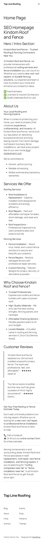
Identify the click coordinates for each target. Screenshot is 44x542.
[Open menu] (38, 4)
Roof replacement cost (17, 152)
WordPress (36, 537)
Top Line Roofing (12, 3)
